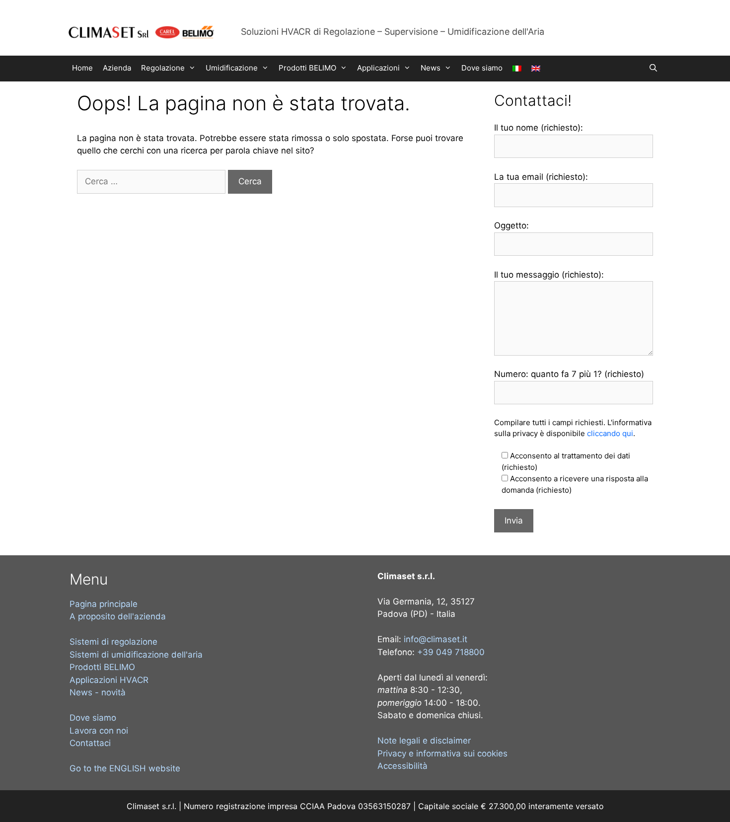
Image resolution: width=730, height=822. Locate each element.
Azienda (117, 68)
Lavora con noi (99, 731)
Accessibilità (402, 766)
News (430, 68)
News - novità (98, 692)
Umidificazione (232, 68)
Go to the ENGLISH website (125, 768)
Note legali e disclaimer (424, 741)
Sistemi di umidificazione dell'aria (136, 655)
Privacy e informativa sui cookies (442, 753)
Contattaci (90, 743)
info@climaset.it (435, 639)
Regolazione (163, 68)
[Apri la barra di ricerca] (653, 68)
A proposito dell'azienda (118, 616)
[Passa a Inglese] (535, 68)
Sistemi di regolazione (113, 642)
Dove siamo (482, 68)
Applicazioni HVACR (109, 680)
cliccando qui (610, 433)
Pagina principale (104, 604)
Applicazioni (378, 68)
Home (82, 68)
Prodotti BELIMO (307, 68)
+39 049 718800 (451, 652)
